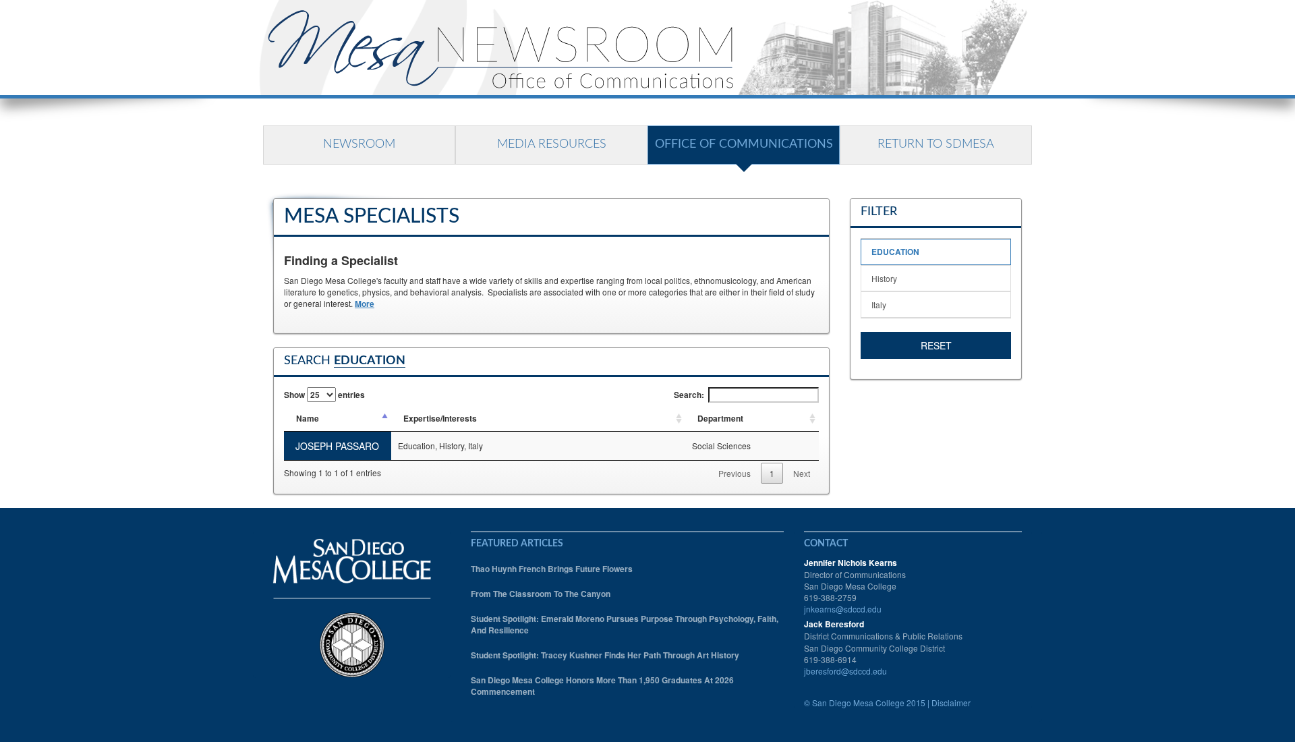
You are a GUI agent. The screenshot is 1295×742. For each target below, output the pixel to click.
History (884, 278)
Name (307, 418)
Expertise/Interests (440, 418)
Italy (878, 304)
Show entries (324, 395)
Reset (936, 345)
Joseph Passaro (337, 446)
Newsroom (359, 144)
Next (801, 473)
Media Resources (551, 144)
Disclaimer (951, 702)
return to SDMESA (935, 144)
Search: (689, 395)
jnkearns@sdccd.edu (843, 609)
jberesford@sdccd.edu (845, 671)
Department (720, 418)
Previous (734, 473)
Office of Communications (744, 144)
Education (895, 252)
